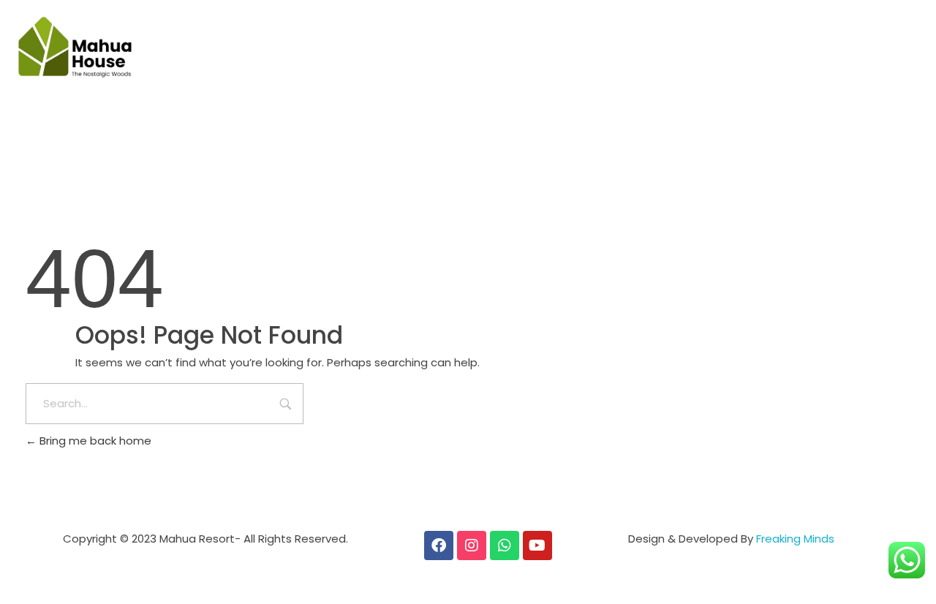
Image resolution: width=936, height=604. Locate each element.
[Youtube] (537, 545)
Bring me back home (94, 440)
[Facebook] (438, 545)
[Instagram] (471, 545)
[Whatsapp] (504, 545)
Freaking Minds (795, 538)
